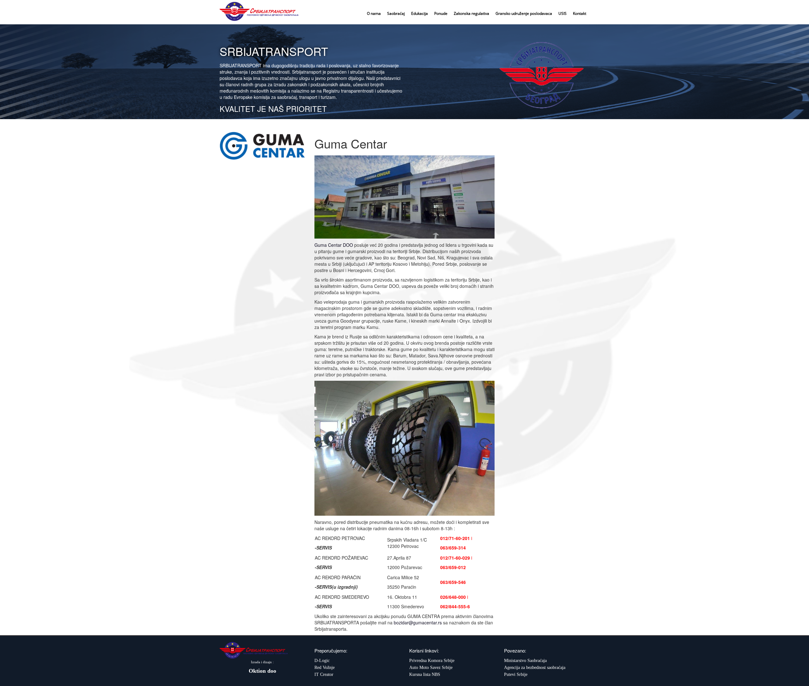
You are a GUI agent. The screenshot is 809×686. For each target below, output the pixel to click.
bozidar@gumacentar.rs (418, 622)
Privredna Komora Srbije (431, 660)
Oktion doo (262, 671)
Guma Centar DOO (333, 245)
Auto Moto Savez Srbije (431, 667)
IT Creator (323, 674)
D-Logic (322, 660)
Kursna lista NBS (424, 674)
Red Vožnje (324, 667)
